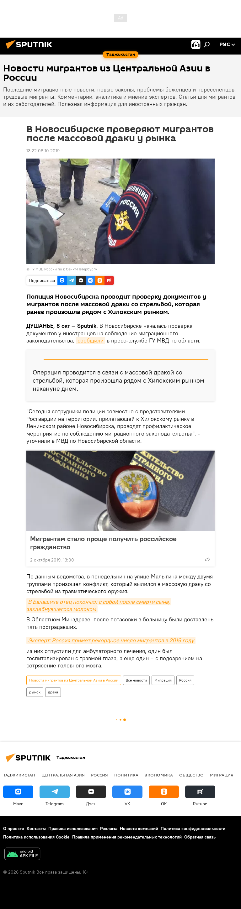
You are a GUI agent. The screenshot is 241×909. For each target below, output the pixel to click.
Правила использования (73, 828)
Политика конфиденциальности (193, 828)
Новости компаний (139, 828)
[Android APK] (22, 855)
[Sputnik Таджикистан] (30, 50)
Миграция (163, 680)
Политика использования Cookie (36, 837)
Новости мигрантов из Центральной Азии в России (73, 680)
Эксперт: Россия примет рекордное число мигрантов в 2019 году (111, 640)
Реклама (108, 828)
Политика (126, 775)
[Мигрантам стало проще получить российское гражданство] (120, 491)
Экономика (159, 775)
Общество (191, 775)
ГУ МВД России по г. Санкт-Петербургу (63, 269)
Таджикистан (19, 775)
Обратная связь (200, 837)
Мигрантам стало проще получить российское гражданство (103, 543)
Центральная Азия (63, 775)
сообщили (91, 340)
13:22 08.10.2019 (43, 151)
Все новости (136, 680)
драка (53, 692)
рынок (34, 692)
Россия (185, 680)
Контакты (36, 828)
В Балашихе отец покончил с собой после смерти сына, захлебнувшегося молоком (98, 605)
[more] (207, 559)
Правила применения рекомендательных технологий (127, 837)
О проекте (13, 828)
